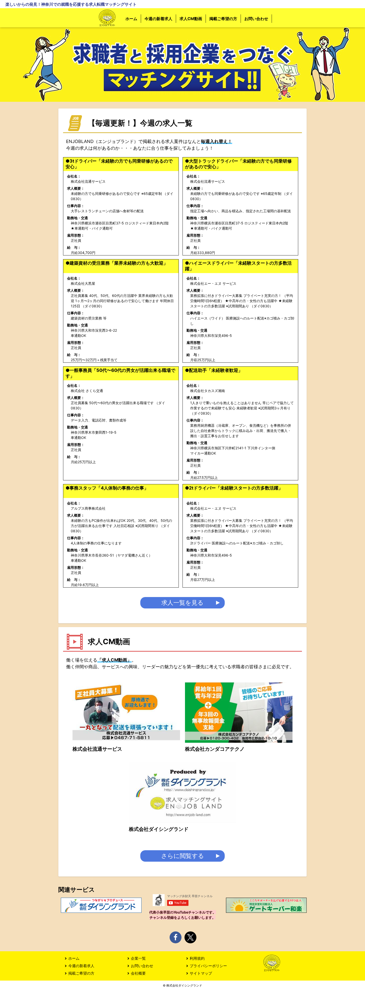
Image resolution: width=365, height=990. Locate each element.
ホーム (131, 18)
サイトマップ (201, 973)
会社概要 (138, 973)
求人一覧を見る (182, 602)
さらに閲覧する (182, 855)
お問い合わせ (256, 18)
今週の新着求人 (158, 18)
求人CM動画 (191, 18)
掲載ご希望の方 (223, 18)
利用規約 (197, 958)
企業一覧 (138, 958)
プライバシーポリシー (208, 965)
